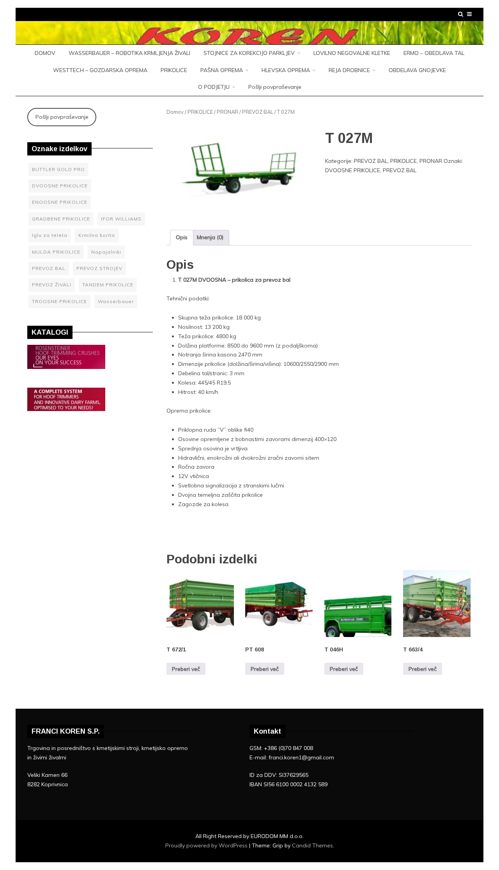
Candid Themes (312, 845)
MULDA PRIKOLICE (56, 252)
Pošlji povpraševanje (274, 86)
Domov (175, 112)
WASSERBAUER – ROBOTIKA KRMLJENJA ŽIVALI (129, 52)
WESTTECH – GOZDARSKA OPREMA (100, 70)
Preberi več (186, 668)
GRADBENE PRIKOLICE (61, 219)
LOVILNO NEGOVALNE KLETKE (351, 52)
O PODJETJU (214, 86)
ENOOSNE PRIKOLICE (59, 202)
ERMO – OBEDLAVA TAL (433, 52)
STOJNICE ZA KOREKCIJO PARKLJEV (249, 52)
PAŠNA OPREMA (221, 70)
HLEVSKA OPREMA (286, 70)
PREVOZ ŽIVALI (51, 285)
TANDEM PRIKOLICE (107, 285)
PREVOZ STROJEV (99, 268)
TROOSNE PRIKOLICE (59, 301)
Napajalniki (106, 252)
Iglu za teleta (49, 235)
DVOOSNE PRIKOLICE (352, 170)
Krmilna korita (96, 235)
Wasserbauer (116, 301)
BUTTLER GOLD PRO (58, 169)
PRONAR (227, 112)
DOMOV (45, 52)
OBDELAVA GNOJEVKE (417, 70)
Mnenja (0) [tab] (210, 237)
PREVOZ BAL (257, 112)
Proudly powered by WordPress (207, 845)
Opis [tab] (182, 237)
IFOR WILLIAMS (121, 219)
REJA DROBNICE (349, 70)
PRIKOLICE (174, 70)
